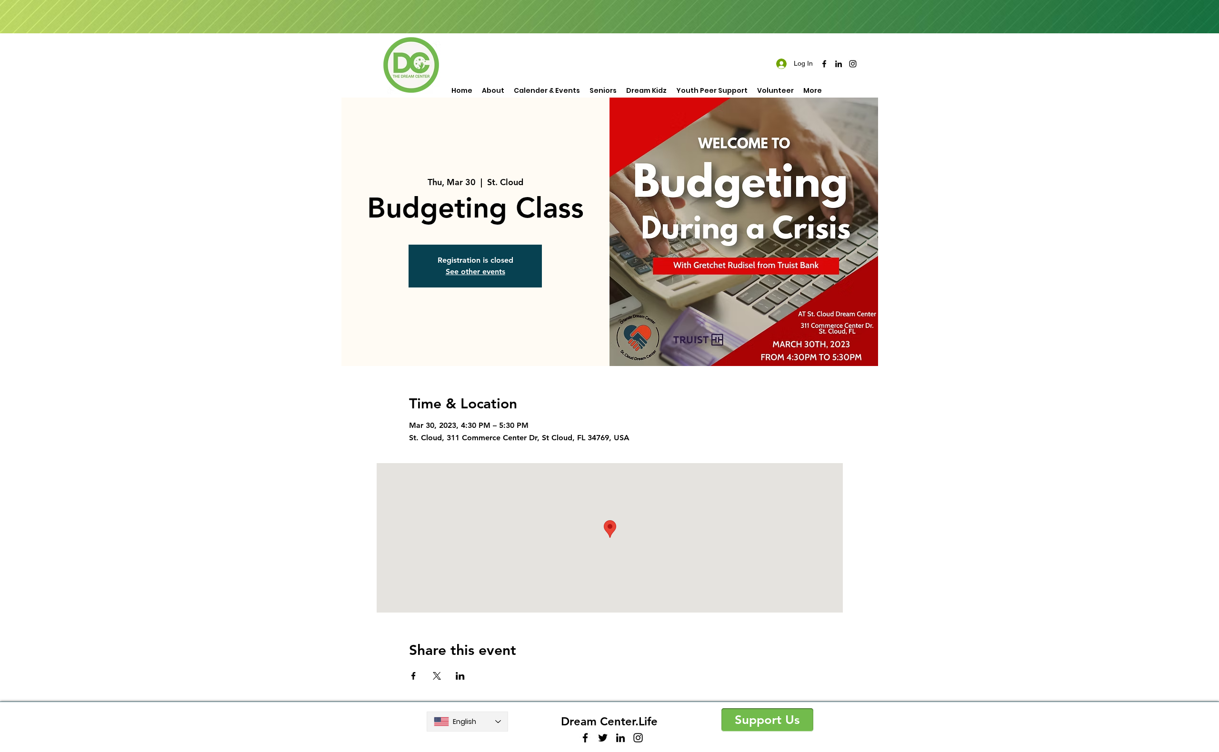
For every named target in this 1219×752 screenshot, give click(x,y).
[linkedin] (838, 64)
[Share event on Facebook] (413, 676)
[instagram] (853, 64)
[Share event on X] (436, 676)
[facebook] (824, 64)
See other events (475, 271)
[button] (767, 720)
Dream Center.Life (609, 721)
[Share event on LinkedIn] (460, 676)
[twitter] (603, 738)
